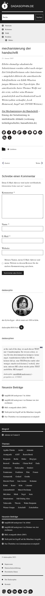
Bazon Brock (28, 454)
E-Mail (6, 236)
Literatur (29, 485)
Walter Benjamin (30, 503)
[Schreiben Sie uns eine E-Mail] (25, 591)
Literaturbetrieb (9, 489)
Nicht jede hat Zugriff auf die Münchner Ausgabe (23, 412)
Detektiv (30, 468)
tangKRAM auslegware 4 (22, 374)
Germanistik (7, 476)
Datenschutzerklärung (13, 568)
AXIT (17, 454)
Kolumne (8, 29)
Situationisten (8, 498)
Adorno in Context (11, 435)
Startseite (8, 25)
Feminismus (7, 472)
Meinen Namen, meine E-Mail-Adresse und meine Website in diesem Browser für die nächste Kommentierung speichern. (22, 262)
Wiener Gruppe (9, 507)
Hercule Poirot (8, 481)
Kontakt (7, 584)
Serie (31, 494)
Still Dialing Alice (23, 498)
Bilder (11, 40)
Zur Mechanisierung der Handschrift (20, 111)
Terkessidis (7, 503)
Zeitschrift (22, 507)
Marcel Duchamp (24, 489)
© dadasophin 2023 (9, 557)
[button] (4, 132)
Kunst (13, 485)
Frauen (35, 472)
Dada (38, 463)
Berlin (16, 459)
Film (28, 472)
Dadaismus (7, 468)
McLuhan (6, 494)
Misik (16, 494)
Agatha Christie (9, 450)
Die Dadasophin (10, 579)
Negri (23, 494)
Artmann (30, 450)
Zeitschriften (33, 507)
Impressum (9, 564)
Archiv (20, 450)
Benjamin (6, 459)
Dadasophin (19, 468)
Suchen (39, 17)
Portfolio (8, 37)
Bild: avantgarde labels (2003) (16, 407)
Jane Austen (21, 481)
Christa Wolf (27, 463)
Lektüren (13, 149)
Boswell (6, 463)
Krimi (5, 485)
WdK (7, 33)
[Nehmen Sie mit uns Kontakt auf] (30, 591)
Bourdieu (16, 463)
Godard (18, 476)
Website (6, 248)
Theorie (18, 503)
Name (5, 224)
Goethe (27, 476)
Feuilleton (19, 472)
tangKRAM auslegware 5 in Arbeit (17, 395)
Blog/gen (33, 459)
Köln (20, 485)
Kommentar (8, 192)
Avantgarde (7, 454)
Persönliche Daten (11, 571)
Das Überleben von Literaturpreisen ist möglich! (22, 416)
